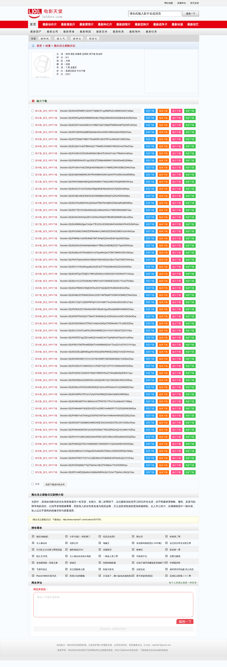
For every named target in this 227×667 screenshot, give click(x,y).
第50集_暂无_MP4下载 (46, 458)
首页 (33, 24)
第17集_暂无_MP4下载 (46, 224)
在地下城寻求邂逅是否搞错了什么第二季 (155, 563)
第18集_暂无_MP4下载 (46, 231)
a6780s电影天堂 (45, 13)
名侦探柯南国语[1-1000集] (148, 543)
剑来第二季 (175, 536)
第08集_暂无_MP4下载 (46, 160)
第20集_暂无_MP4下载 (46, 245)
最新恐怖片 (142, 24)
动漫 (48, 45)
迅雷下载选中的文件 (55, 484)
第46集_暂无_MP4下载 (46, 430)
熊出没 (139, 536)
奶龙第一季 (175, 549)
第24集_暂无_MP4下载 (46, 274)
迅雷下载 (150, 111)
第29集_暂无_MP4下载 (46, 309)
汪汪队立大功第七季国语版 (49, 549)
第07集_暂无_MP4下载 (46, 153)
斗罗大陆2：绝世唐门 (80, 536)
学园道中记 (141, 556)
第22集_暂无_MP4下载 (46, 259)
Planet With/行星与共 (46, 576)
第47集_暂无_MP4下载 (46, 437)
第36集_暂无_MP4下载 (46, 359)
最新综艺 (193, 24)
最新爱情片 (86, 24)
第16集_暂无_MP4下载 (46, 217)
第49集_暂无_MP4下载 (46, 451)
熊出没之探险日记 (64, 45)
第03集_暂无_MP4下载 (46, 125)
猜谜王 (73, 563)
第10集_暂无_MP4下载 (46, 174)
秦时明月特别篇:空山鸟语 (182, 569)
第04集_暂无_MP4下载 (46, 132)
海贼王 (106, 543)
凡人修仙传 (41, 543)
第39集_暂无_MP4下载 (46, 380)
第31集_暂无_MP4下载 (46, 323)
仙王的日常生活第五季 (180, 543)
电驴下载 (190, 111)
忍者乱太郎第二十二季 (180, 576)
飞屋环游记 (41, 569)
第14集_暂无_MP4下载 (46, 203)
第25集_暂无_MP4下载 (46, 281)
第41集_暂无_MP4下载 (46, 394)
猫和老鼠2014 (76, 549)
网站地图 (168, 3)
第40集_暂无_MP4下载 (46, 387)
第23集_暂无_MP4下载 (46, 267)
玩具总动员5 (109, 536)
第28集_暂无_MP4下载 (46, 302)
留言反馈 (194, 3)
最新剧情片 (123, 24)
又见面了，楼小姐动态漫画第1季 (118, 576)
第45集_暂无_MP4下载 (46, 422)
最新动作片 (50, 24)
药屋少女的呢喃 (77, 576)
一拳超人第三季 (110, 556)
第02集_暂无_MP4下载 (46, 118)
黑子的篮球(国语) (144, 576)
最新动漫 (177, 24)
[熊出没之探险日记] (42, 67)
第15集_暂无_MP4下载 (46, 210)
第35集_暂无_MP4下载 (46, 352)
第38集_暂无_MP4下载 (46, 373)
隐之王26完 (41, 556)
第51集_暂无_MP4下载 (46, 465)
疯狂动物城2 (42, 536)
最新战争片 (160, 24)
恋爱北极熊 (175, 556)
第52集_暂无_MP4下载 (46, 472)
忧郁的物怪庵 (109, 563)
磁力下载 (176, 111)
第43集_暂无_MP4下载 (46, 408)
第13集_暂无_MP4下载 (46, 196)
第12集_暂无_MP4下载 (46, 189)
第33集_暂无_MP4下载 (46, 337)
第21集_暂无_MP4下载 (46, 252)
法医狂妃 (140, 569)
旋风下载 (163, 111)
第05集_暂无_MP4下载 (46, 139)
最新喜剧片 (68, 24)
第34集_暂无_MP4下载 (46, 345)
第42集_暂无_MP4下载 (46, 401)
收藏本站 (181, 3)
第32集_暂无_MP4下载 (46, 330)
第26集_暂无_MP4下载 (46, 288)
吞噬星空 (107, 549)
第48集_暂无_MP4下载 (46, 444)
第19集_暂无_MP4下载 (46, 238)
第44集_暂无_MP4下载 (46, 415)
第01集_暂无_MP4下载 (46, 111)
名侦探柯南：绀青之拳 (47, 563)
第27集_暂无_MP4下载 (46, 295)
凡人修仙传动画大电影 (80, 556)
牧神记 (139, 549)
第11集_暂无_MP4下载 (46, 182)
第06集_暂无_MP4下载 (46, 146)
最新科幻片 (105, 24)
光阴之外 (74, 543)
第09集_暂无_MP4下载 (46, 167)
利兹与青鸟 (108, 569)
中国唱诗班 (175, 563)
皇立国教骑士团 (77, 569)
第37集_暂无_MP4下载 (46, 366)
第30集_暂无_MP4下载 (46, 316)
